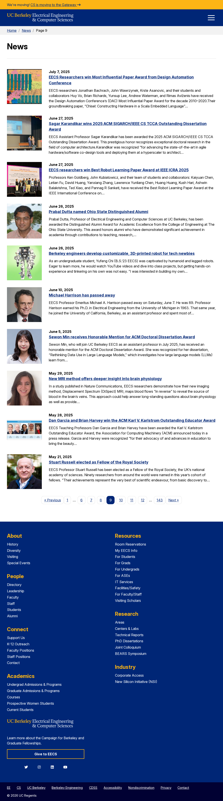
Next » (175, 500)
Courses (13, 697)
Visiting (12, 556)
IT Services (124, 582)
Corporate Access (129, 675)
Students (14, 609)
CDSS (93, 787)
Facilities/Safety (127, 588)
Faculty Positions (20, 650)
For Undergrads (127, 569)
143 (160, 500)
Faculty (13, 597)
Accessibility (113, 787)
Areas (119, 622)
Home (12, 30)
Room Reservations (130, 544)
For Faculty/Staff (128, 594)
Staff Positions (18, 656)
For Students (125, 556)
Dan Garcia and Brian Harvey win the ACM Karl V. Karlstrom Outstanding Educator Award (132, 420)
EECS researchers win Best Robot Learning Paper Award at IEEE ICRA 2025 (119, 170)
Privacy (166, 787)
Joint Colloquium (128, 647)
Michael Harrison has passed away (82, 295)
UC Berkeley (36, 787)
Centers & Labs (127, 628)
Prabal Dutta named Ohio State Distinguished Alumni (98, 211)
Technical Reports (129, 635)
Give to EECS (45, 754)
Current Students (20, 710)
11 (131, 500)
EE (8, 787)
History (12, 544)
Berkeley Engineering (67, 787)
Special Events (18, 563)
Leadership (15, 591)
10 (121, 500)
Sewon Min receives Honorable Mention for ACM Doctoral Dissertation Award (122, 337)
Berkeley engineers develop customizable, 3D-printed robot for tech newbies (122, 253)
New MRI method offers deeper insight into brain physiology (105, 378)
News (26, 30)
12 (142, 500)
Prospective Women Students (30, 703)
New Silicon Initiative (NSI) (136, 681)
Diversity (14, 550)
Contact (13, 663)
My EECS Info (126, 550)
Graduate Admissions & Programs (33, 691)
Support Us (16, 638)
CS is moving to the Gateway (53, 5)
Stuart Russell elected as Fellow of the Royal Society (98, 462)
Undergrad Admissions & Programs (34, 684)
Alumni (12, 616)
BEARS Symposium (130, 653)
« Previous (54, 500)
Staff (11, 603)
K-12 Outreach (18, 644)
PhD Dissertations (129, 641)
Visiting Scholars (128, 600)
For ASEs (122, 575)
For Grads (122, 563)
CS (19, 787)
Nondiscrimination (141, 787)
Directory (14, 584)
